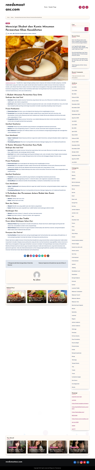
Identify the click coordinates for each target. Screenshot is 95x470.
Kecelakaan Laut (76, 271)
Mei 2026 (74, 94)
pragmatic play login (77, 396)
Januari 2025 (75, 141)
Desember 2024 (76, 145)
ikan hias (74, 254)
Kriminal (74, 281)
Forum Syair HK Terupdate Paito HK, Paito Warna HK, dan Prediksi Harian (80, 60)
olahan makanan (76, 322)
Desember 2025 (76, 104)
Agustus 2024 (75, 158)
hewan (73, 237)
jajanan (74, 264)
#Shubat (34, 33)
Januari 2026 (75, 100)
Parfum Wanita (75, 336)
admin (11, 33)
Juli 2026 (74, 87)
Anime (73, 172)
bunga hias (74, 202)
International (75, 260)
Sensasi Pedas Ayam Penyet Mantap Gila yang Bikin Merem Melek (57, 299)
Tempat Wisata (75, 363)
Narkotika (74, 312)
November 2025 (76, 107)
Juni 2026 (74, 90)
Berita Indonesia (76, 182)
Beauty (73, 175)
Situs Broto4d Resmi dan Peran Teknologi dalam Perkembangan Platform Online (80, 54)
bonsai (73, 192)
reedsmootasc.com (11, 83)
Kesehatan (74, 274)
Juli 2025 (74, 121)
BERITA (73, 178)
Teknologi (74, 359)
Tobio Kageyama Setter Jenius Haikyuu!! (79, 65)
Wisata (73, 387)
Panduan (74, 332)
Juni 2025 (74, 124)
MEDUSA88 (74, 415)
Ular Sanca (74, 380)
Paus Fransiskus (76, 339)
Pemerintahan (75, 346)
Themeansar (58, 468)
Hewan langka (75, 243)
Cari (73, 24)
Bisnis (73, 189)
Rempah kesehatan (76, 353)
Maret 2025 (75, 135)
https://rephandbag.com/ (78, 412)
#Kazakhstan (25, 33)
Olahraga (74, 329)
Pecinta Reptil (75, 342)
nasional (74, 315)
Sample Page (52, 7)
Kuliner (7, 23)
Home (46, 7)
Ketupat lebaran (76, 278)
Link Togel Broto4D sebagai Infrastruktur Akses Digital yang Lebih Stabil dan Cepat (80, 48)
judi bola (74, 400)
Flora (73, 226)
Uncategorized (75, 383)
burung (73, 206)
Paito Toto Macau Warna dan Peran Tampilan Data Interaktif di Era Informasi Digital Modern (79, 41)
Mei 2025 (74, 128)
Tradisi (73, 370)
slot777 (73, 429)
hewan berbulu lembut (77, 240)
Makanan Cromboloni (77, 291)
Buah (73, 196)
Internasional (75, 257)
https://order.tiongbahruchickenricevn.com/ (82, 403)
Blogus (51, 468)
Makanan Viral (75, 301)
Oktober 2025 (75, 111)
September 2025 (76, 114)
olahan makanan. (76, 325)
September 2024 (76, 155)
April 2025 (74, 131)
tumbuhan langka (76, 377)
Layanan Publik (75, 288)
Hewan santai (75, 250)
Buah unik (74, 199)
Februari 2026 (75, 97)
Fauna (73, 223)
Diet (73, 216)
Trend (73, 373)
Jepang (74, 267)
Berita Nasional (75, 185)
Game (73, 230)
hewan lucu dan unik (77, 247)
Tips (73, 366)
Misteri (73, 308)
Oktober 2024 (75, 152)
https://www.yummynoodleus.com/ (80, 418)
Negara (73, 318)
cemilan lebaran (76, 209)
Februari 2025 (75, 138)
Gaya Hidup (75, 233)
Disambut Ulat (75, 219)
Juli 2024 (74, 162)
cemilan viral (75, 213)
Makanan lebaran (76, 298)
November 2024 (76, 148)
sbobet (73, 425)
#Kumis (30, 33)
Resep (73, 356)
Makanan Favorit (76, 295)
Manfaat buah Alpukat (77, 305)
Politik (73, 349)
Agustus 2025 (75, 117)
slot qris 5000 (75, 422)
